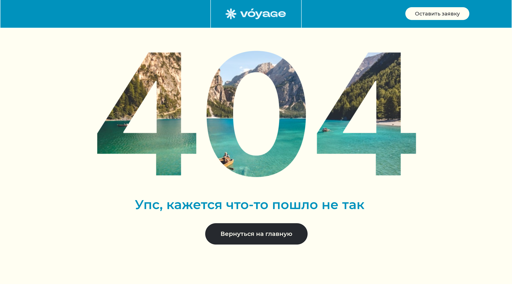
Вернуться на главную (256, 233)
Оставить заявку (437, 14)
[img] (255, 14)
